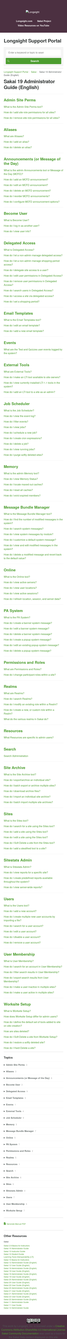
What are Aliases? (14, 136)
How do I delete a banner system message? (28, 634)
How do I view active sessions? (21, 593)
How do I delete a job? (16, 443)
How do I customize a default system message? (30, 539)
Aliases (10, 129)
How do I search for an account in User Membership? (33, 966)
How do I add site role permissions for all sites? (30, 112)
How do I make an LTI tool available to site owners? (32, 377)
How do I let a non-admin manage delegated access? (33, 255)
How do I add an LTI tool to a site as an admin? (29, 392)
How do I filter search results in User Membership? (31, 972)
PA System (13, 610)
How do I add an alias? (16, 141)
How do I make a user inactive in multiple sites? (30, 987)
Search (10, 749)
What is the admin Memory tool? (21, 473)
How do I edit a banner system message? (26, 628)
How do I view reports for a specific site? (26, 872)
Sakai (33, 71)
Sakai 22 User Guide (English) (17, 1296)
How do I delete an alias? (18, 147)
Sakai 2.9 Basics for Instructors (17, 1245)
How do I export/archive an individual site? (27, 780)
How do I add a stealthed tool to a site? (25, 848)
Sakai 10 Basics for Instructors (16, 1259)
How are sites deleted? (16, 1031)
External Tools (16, 364)
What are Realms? (14, 693)
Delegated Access (19, 242)
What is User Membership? (19, 961)
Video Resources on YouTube (33, 25)
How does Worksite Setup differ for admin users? (31, 1016)
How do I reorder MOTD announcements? (27, 196)
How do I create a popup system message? (27, 639)
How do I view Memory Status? (21, 479)
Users (9, 898)
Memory (11, 466)
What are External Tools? (18, 371)
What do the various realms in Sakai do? (26, 719)
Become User (15, 213)
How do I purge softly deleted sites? (23, 455)
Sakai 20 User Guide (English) (17, 1282)
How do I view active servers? (20, 582)
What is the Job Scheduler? (19, 410)
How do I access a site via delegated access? (29, 296)
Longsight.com (24, 20)
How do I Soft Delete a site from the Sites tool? (29, 843)
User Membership (19, 954)
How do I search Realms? (18, 698)
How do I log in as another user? (21, 225)
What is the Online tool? (17, 576)
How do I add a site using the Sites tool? (26, 831)
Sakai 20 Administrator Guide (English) (20, 1279)
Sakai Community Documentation (20, 1333)
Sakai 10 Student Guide (14, 1254)
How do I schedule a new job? (20, 432)
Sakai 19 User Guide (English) (17, 1271)
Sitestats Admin (18, 860)
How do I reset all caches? (18, 490)
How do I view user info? (17, 231)
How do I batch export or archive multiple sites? (30, 785)
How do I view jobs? (15, 427)
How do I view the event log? (20, 416)
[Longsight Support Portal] (32, 12)
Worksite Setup (17, 1004)
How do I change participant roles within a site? (30, 674)
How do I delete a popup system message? (27, 650)
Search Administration (16, 756)
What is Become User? (16, 220)
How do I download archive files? (22, 791)
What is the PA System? (17, 617)
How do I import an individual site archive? (27, 796)
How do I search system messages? (23, 528)
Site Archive (14, 767)
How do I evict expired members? (22, 495)
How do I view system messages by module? (28, 534)
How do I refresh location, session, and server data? (32, 599)
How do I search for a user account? (23, 926)
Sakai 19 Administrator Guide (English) (20, 1268)
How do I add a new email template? (24, 331)
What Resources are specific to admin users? (29, 737)
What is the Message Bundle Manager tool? (28, 514)
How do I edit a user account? (20, 931)
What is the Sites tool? (16, 820)
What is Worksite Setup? (17, 1011)
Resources (13, 730)
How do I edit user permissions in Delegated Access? (33, 275)
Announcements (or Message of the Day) (32, 161)
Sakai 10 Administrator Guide (16, 1248)
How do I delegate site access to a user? (26, 270)
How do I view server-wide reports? (23, 887)
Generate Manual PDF (16, 1224)
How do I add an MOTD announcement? (26, 179)
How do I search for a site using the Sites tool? (29, 826)
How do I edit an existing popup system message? (31, 645)
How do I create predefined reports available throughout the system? (28, 879)
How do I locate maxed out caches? (23, 484)
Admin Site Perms (20, 99)
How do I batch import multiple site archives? (28, 802)
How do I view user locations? (20, 588)
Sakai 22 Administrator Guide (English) (20, 1299)
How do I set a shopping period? (21, 301)
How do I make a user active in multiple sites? (29, 992)
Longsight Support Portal (16, 71)
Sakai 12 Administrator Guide (16, 1307)
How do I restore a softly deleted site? (24, 1042)
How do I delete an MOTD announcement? (27, 190)
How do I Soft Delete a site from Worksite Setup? (30, 1037)
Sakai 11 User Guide (13, 1305)
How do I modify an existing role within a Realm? (30, 704)
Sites (8, 813)
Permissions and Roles (24, 662)
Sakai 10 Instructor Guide (14, 1251)
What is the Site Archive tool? (20, 774)
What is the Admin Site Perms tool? (23, 106)
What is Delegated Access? (19, 249)
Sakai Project (44, 20)
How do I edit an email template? (22, 325)
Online (10, 569)
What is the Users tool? (16, 905)
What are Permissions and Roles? (22, 669)
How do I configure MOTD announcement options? (32, 201)
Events (10, 342)
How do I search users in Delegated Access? (28, 290)
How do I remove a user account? (22, 942)
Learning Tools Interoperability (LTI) (19, 1256)
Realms (10, 686)
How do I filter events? (16, 421)
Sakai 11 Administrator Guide (16, 1302)
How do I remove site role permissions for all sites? (32, 118)
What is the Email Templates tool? (22, 320)
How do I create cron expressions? (23, 438)
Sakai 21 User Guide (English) (17, 1291)
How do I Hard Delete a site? (20, 1048)
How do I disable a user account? (22, 937)
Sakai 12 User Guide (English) (17, 1265)
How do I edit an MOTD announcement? (26, 185)
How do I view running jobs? (19, 449)
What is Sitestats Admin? (17, 867)
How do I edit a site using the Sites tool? (26, 837)
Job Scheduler (17, 403)
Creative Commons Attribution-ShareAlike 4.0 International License (33, 1327)
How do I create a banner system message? (28, 623)
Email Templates (18, 313)
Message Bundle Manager (27, 507)
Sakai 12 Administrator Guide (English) (20, 1262)
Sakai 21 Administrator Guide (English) (20, 1293)
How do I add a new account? (20, 911)
